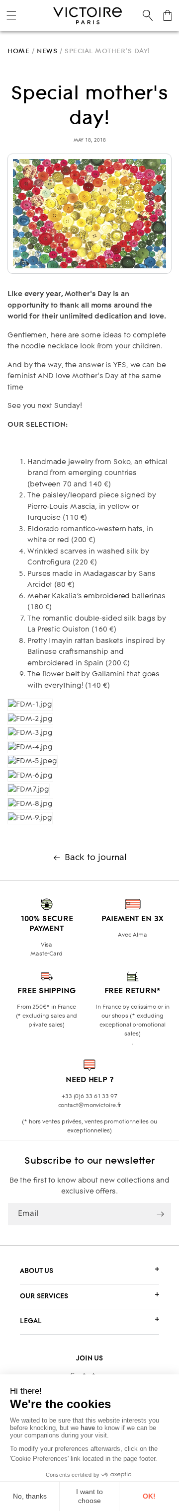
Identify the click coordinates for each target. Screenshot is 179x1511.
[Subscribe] (160, 1214)
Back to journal (96, 858)
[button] (11, 15)
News (47, 51)
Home (18, 51)
